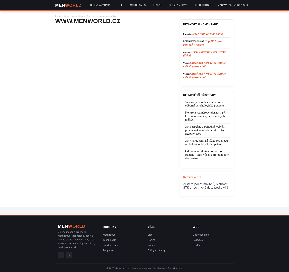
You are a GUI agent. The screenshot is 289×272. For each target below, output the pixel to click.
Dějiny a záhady (156, 250)
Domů (58, 16)
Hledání (197, 245)
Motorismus (109, 234)
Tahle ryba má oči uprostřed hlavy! (80, 16)
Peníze (151, 239)
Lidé (150, 234)
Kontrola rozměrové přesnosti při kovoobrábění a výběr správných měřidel (205, 116)
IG (69, 255)
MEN (68, 5)
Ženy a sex (109, 250)
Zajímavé (198, 239)
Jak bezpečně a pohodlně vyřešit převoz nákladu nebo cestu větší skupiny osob (204, 130)
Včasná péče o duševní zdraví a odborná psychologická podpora (204, 103)
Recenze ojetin (192, 177)
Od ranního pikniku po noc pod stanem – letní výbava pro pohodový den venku (207, 154)
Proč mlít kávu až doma (208, 33)
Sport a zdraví (110, 245)
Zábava (152, 245)
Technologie (109, 239)
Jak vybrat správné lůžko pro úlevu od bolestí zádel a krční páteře (206, 142)
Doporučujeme (201, 234)
